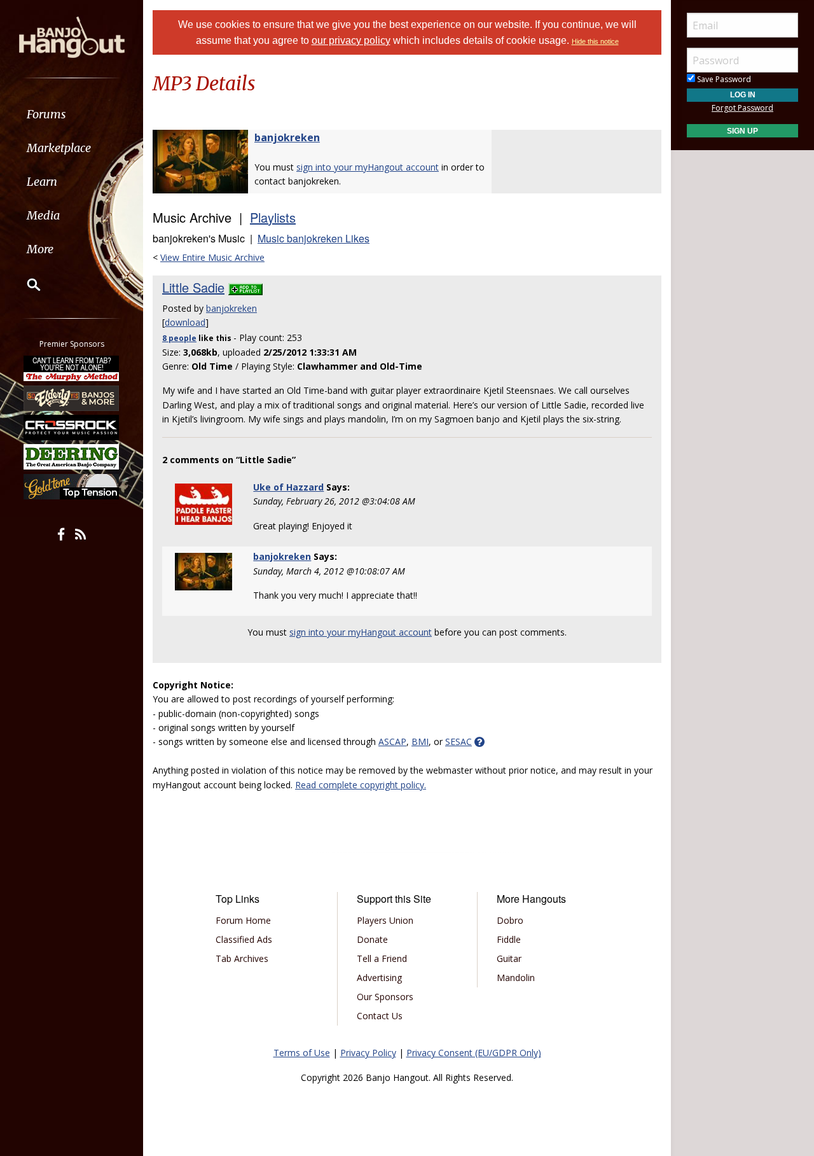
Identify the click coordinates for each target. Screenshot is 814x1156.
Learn (42, 181)
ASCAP (392, 741)
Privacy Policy (368, 1053)
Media (43, 215)
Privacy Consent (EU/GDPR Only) (473, 1053)
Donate (372, 939)
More (40, 249)
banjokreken (287, 137)
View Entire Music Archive (212, 257)
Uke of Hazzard (288, 487)
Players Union (385, 920)
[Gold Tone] (72, 486)
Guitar (509, 958)
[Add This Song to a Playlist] (245, 287)
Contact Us (380, 1016)
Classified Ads (244, 939)
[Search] (25, 284)
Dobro (510, 920)
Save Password (723, 79)
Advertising (379, 977)
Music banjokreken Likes (313, 238)
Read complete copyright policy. (360, 785)
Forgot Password (742, 107)
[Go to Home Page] (72, 36)
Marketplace (59, 148)
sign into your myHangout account (367, 167)
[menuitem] (71, 114)
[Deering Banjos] (72, 456)
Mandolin (516, 977)
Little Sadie (193, 287)
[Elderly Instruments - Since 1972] (72, 397)
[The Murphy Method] (72, 368)
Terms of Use (301, 1053)
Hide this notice (595, 41)
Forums (46, 114)
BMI (420, 741)
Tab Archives (242, 958)
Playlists (273, 217)
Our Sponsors (385, 997)
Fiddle (509, 939)
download (185, 322)
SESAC (458, 741)
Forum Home (243, 920)
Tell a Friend (382, 958)
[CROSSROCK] (72, 427)
